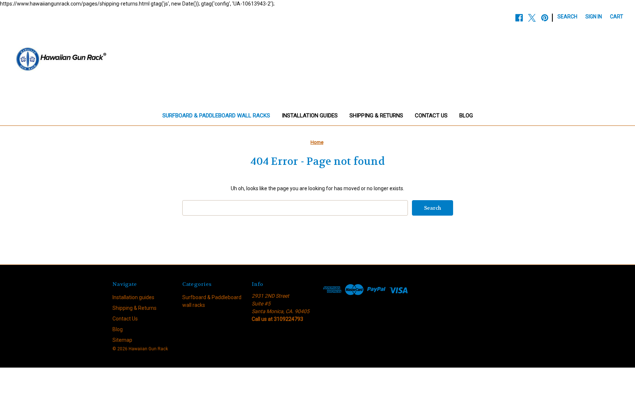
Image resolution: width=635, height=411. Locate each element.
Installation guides (310, 115)
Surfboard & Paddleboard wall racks (216, 115)
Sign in (593, 17)
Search (567, 17)
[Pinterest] (545, 18)
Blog (466, 115)
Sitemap (122, 340)
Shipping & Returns (376, 115)
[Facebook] (519, 18)
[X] (532, 18)
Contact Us (431, 115)
